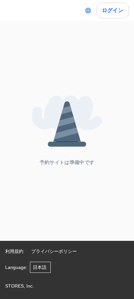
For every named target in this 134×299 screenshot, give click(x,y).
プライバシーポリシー (54, 251)
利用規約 (14, 251)
